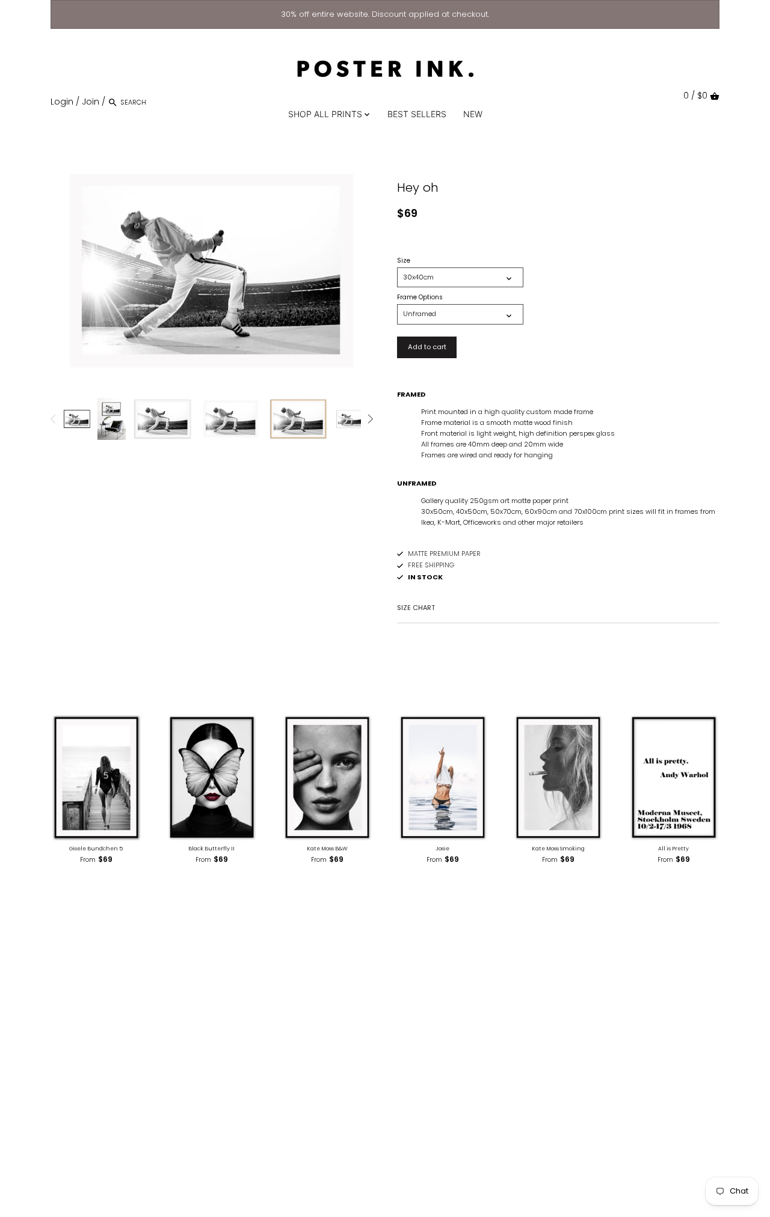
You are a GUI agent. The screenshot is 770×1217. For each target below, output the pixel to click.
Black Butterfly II (211, 849)
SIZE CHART (416, 607)
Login (62, 102)
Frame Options (420, 297)
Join (90, 102)
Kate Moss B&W (327, 849)
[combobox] (171, 102)
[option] (77, 419)
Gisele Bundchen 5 (96, 849)
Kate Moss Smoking (558, 849)
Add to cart (427, 347)
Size (403, 260)
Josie (442, 849)
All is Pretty (673, 849)
